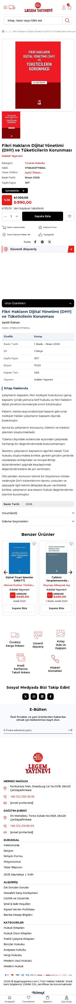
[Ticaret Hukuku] (10, 31)
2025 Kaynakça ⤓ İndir (19, 874)
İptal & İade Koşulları (17, 904)
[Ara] (67, 20)
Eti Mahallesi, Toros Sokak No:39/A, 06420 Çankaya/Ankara (38, 817)
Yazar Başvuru (13, 867)
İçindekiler (12, 190)
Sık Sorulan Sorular (16, 887)
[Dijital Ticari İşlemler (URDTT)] (19, 558)
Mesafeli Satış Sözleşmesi (21, 893)
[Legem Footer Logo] (38, 759)
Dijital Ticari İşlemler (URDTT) (19, 579)
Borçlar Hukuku (14, 944)
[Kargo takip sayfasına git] (12, 7)
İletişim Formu (13, 856)
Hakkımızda (11, 845)
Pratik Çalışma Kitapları (19, 939)
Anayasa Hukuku (15, 949)
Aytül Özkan (33, 172)
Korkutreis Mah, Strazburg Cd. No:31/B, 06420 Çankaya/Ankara (40, 788)
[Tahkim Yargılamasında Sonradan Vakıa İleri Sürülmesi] (56, 558)
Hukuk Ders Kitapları (18, 933)
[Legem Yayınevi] (38, 7)
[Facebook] (50, 696)
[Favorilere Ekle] (69, 216)
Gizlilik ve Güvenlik (16, 898)
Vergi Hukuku (13, 955)
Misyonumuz (12, 861)
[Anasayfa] (6, 31)
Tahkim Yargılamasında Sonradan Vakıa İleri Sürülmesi (56, 579)
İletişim (8, 850)
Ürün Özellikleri (15, 303)
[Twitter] (25, 696)
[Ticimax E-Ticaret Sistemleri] (38, 993)
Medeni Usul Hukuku (18, 960)
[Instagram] (34, 696)
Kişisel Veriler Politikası (19, 909)
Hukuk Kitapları (14, 927)
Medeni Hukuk (13, 966)
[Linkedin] (42, 696)
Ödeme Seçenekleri (15, 521)
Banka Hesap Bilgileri (18, 914)
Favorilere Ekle (34, 544)
